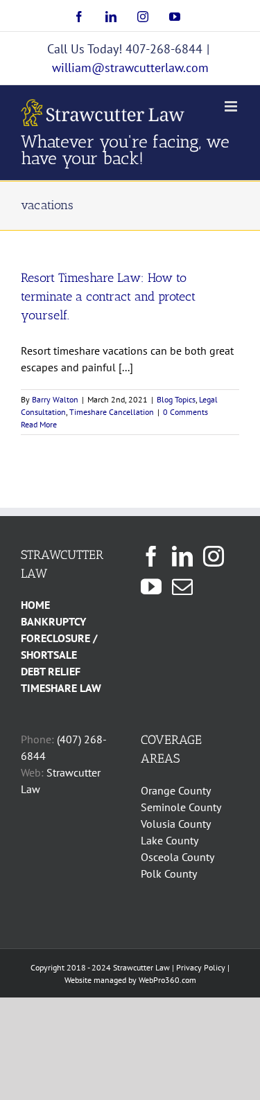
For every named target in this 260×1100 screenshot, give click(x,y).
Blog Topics (176, 399)
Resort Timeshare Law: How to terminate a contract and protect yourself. (108, 296)
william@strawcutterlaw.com (130, 68)
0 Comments (185, 412)
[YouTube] (151, 586)
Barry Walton (55, 399)
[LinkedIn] (182, 556)
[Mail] (182, 586)
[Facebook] (151, 556)
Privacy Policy (200, 967)
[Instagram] (213, 556)
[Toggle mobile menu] (232, 106)
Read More (39, 424)
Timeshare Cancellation (111, 412)
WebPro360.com (167, 980)
